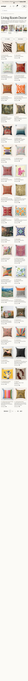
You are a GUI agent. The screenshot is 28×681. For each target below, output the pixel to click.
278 (18, 411)
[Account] (10, 6)
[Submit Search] (2, 10)
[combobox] (14, 10)
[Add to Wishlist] (3, 43)
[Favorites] (13, 6)
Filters (8, 39)
